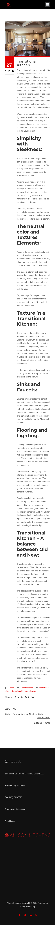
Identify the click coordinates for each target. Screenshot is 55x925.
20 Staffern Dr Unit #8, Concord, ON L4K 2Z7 (25, 774)
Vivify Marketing (27, 907)
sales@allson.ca (18, 809)
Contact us (28, 678)
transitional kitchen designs (24, 691)
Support (10, 688)
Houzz (12, 821)
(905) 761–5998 (18, 785)
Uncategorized (27, 688)
